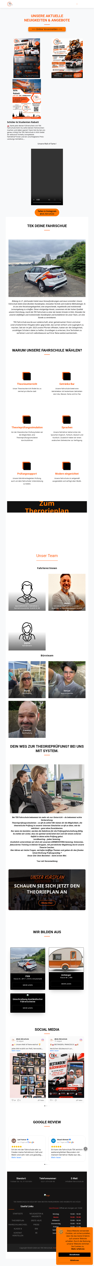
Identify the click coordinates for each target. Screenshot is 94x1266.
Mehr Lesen (28, 985)
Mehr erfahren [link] (78, 1249)
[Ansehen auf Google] (13, 1140)
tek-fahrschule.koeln (67, 696)
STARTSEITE (18, 1213)
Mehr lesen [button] (16, 1051)
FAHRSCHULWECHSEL (17, 1224)
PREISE (36, 1224)
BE (36, 1233)
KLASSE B (18, 1228)
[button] (26, 58)
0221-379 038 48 (27, 650)
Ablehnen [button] (74, 1260)
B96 (36, 1228)
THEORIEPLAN (18, 1220)
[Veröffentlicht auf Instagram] (42, 1040)
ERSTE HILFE (36, 1220)
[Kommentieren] (55, 1100)
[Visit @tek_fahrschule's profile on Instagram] (14, 1040)
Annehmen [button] (74, 1254)
